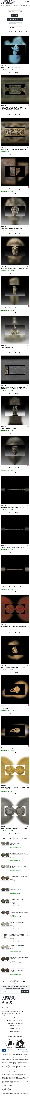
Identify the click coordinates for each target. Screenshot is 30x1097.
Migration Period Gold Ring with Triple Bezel (13, 667)
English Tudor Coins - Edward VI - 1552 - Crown (14, 828)
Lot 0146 (3, 345)
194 (12, 838)
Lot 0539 (3, 624)
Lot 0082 (3, 306)
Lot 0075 (3, 187)
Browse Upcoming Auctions (7, 1088)
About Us (15, 1017)
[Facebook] (3, 1002)
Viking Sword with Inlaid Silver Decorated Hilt (13, 547)
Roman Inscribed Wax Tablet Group (10, 189)
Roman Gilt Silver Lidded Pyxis (9, 347)
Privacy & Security (15, 1026)
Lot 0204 (3, 385)
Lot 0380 (3, 426)
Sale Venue (15, 1034)
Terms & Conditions (15, 1028)
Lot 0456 (3, 505)
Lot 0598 (3, 705)
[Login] (25, 2)
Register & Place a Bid (6, 1089)
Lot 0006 (3, 65)
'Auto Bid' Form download (15, 1036)
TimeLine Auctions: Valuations (15, 1023)
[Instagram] (7, 1002)
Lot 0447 (3, 465)
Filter (15, 15)
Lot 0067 (3, 105)
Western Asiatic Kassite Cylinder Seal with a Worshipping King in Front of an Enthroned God (14, 388)
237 (23, 838)
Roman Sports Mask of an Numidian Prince (12, 467)
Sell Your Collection (6, 1090)
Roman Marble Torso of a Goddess (10, 308)
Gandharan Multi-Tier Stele (8, 428)
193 (10, 838)
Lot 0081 (3, 266)
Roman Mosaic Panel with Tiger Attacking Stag (13, 149)
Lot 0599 (3, 746)
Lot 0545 (3, 665)
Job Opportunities (15, 1031)
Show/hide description (15, 19)
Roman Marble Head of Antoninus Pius (11, 228)
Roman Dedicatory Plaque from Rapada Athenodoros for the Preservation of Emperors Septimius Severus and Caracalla (13, 108)
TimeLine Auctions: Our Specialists (15, 1020)
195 (14, 838)
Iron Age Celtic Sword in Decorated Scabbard (13, 586)
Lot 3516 (3, 826)
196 (17, 838)
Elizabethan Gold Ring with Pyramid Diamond (13, 748)
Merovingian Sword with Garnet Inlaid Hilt (12, 507)
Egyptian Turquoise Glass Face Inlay (10, 67)
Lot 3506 (3, 785)
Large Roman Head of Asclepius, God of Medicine (14, 268)
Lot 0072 (3, 147)
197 (19, 838)
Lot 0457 (3, 545)
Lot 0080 (3, 226)
